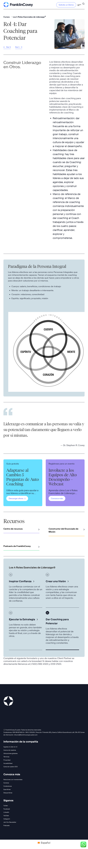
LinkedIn (6, 812)
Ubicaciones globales (10, 753)
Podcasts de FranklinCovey (17, 546)
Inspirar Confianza (20, 581)
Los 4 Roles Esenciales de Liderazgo (29, 17)
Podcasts (6, 825)
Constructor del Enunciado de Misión (63, 530)
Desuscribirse (7, 793)
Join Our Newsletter (9, 822)
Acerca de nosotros (9, 750)
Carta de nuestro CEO (10, 766)
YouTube (6, 815)
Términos (6, 757)
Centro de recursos (13, 529)
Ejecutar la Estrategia (22, 619)
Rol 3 (8, 47)
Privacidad (6, 760)
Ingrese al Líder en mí (10, 747)
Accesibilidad (7, 763)
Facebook (6, 809)
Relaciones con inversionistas (12, 779)
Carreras (6, 783)
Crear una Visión (56, 581)
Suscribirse (7, 789)
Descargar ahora (16, 498)
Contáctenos (7, 786)
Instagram (6, 819)
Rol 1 (17, 47)
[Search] (83, 2)
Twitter (5, 805)
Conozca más (57, 498)
